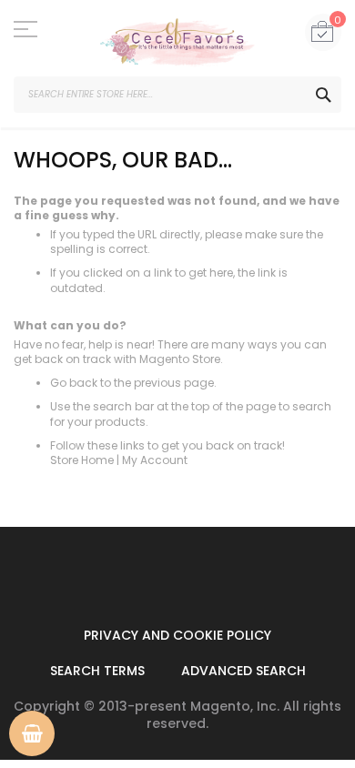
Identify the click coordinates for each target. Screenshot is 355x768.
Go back (73, 382)
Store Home (82, 460)
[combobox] (177, 94)
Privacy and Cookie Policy (177, 635)
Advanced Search (243, 671)
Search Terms (97, 671)
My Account (155, 460)
